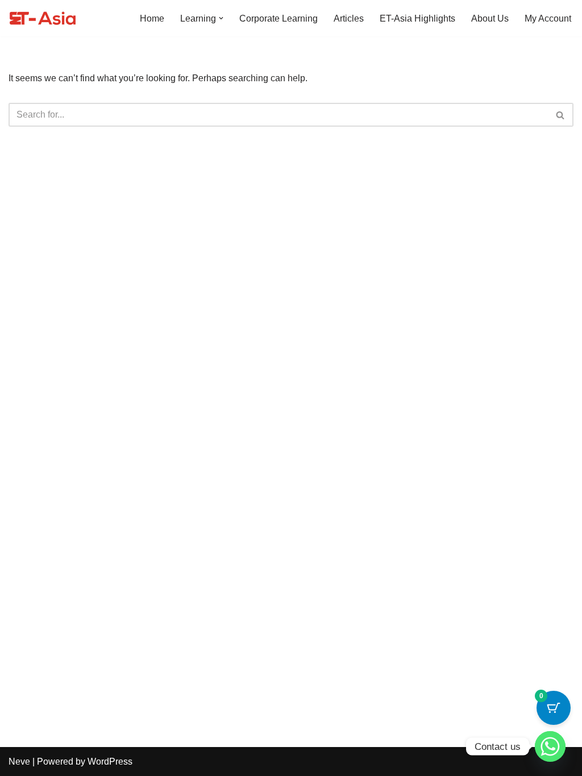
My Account (548, 18)
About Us (490, 18)
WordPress (110, 761)
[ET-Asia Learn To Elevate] (43, 18)
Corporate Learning (278, 18)
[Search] (560, 115)
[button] (221, 18)
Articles (349, 18)
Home (152, 18)
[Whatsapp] (550, 746)
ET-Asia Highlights (417, 18)
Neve (19, 761)
